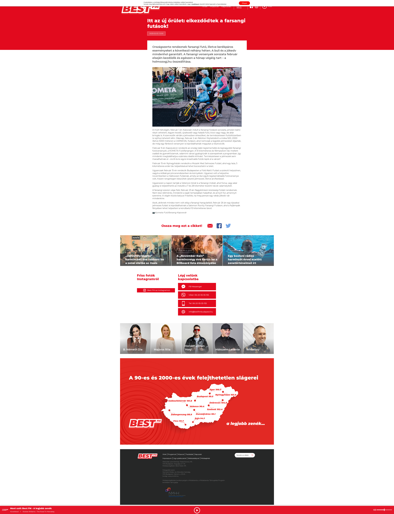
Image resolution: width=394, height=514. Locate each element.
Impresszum (167, 458)
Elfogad (244, 3)
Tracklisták (189, 454)
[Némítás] (375, 510)
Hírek (204, 6)
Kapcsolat (226, 6)
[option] (145, 250)
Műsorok (214, 6)
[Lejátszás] (264, 6)
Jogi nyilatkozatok (179, 458)
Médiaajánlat (205, 458)
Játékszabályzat (193, 458)
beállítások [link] (195, 4)
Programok (172, 454)
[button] (122, 250)
